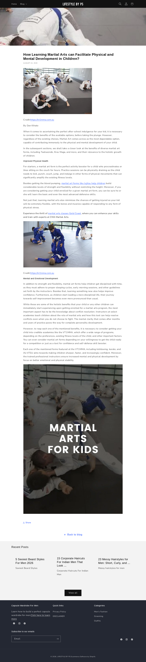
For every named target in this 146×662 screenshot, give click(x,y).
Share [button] (28, 522)
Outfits (97, 620)
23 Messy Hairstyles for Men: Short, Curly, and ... (114, 561)
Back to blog (74, 534)
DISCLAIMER (59, 616)
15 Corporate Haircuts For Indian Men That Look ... (71, 562)
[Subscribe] (58, 639)
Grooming (98, 616)
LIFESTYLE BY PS (63, 657)
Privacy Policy (59, 611)
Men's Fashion (100, 611)
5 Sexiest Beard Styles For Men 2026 (30, 561)
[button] (23, 4)
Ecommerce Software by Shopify (83, 657)
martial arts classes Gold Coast (64, 213)
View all (73, 592)
